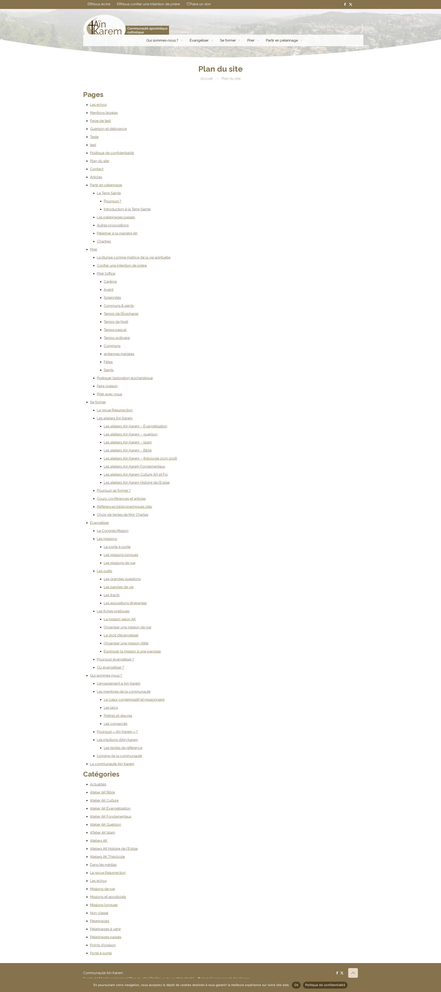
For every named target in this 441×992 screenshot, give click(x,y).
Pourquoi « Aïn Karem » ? (117, 732)
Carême (110, 282)
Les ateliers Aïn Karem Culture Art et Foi (136, 474)
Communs (112, 346)
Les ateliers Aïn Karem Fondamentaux (134, 466)
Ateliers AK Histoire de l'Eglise (114, 849)
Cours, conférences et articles (121, 499)
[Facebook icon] (345, 4)
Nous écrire (101, 4)
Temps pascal (115, 330)
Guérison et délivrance (108, 129)
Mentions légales (104, 113)
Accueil (207, 78)
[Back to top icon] (353, 973)
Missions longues (104, 905)
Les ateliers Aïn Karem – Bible (128, 450)
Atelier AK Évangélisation (110, 808)
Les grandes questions (122, 579)
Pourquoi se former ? (114, 491)
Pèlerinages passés (105, 937)
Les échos (98, 105)
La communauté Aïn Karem (112, 764)
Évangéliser (99, 523)
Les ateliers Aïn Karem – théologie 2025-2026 (140, 458)
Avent (108, 290)
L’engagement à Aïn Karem (118, 683)
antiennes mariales (119, 354)
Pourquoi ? (112, 201)
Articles (96, 177)
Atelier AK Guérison (105, 824)
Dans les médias (103, 865)
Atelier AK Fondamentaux (110, 816)
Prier (93, 249)
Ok (296, 985)
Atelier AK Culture (104, 800)
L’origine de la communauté (119, 756)
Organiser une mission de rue (127, 627)
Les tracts (111, 595)
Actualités (98, 784)
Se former (98, 402)
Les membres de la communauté (123, 692)
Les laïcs (111, 708)
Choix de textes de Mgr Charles (122, 515)
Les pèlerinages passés (116, 217)
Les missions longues (121, 555)
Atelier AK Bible (102, 792)
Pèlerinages (99, 921)
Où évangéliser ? (110, 667)
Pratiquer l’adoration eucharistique (125, 378)
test (93, 145)
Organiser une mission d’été (126, 643)
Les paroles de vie (118, 587)
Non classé (99, 913)
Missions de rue (102, 889)
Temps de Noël (116, 322)
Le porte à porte (117, 547)
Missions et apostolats (108, 897)
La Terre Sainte (109, 193)
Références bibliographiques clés (124, 507)
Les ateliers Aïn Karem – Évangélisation (135, 426)
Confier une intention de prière (122, 265)
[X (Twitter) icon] (350, 4)
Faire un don (201, 4)
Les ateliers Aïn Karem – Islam (128, 442)
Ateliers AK (98, 841)
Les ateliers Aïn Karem (115, 418)
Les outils (104, 571)
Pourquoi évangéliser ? (115, 659)
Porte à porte (101, 953)
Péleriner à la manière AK (117, 233)
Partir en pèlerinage (106, 185)
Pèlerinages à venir (105, 929)
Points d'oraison (103, 945)
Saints (108, 370)
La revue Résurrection (115, 410)
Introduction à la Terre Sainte (127, 209)
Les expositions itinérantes (125, 603)
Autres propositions (113, 225)
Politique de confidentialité (112, 153)
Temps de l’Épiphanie (121, 314)
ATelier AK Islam (102, 833)
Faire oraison (107, 386)
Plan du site (99, 161)
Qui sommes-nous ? (106, 675)
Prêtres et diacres (118, 716)
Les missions (107, 539)
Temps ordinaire (117, 338)
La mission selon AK (120, 619)
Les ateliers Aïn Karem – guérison (131, 434)
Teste (94, 137)
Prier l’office (106, 273)
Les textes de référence (123, 748)
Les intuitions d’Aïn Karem (117, 740)
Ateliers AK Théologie (107, 857)
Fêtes (108, 362)
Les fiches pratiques (113, 611)
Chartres (104, 241)
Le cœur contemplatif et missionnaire (134, 700)
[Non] (435, 985)
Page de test (100, 121)
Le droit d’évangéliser (121, 635)
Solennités (112, 298)
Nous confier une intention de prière (150, 4)
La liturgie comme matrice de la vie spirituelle (133, 257)
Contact (96, 169)
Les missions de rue (119, 563)
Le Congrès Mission (112, 531)
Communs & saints (119, 306)
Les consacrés (115, 724)
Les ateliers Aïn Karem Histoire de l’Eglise (137, 482)
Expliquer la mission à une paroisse (132, 651)
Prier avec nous (109, 394)
